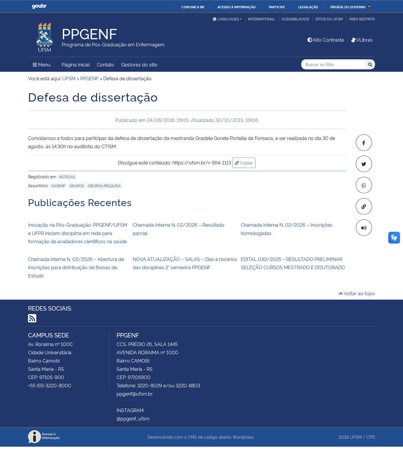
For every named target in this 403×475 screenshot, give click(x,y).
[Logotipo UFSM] (45, 35)
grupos (76, 185)
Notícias (67, 176)
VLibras (364, 39)
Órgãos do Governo (348, 6)
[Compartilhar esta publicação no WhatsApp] (364, 185)
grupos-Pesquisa (104, 185)
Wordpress (243, 437)
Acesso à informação (236, 6)
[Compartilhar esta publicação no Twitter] (364, 164)
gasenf (58, 185)
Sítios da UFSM (329, 18)
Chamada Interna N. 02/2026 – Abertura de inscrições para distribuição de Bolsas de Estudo (76, 267)
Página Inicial (76, 64)
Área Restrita (362, 18)
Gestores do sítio (139, 64)
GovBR (39, 6)
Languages (228, 18)
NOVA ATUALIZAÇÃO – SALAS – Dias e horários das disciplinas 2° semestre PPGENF (185, 263)
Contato (105, 64)
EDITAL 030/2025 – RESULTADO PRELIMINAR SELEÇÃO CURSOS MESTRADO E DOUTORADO (293, 263)
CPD (370, 437)
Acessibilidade (295, 18)
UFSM (356, 437)
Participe (277, 6)
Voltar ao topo (359, 293)
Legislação (308, 6)
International (261, 18)
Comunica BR (192, 6)
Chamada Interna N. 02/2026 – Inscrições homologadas (286, 228)
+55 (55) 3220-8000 (49, 385)
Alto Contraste (328, 39)
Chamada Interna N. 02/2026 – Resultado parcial (179, 228)
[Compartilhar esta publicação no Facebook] (364, 142)
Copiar (247, 162)
